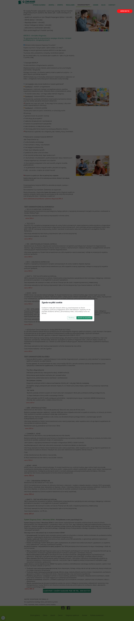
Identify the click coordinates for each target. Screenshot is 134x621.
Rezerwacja (124, 11)
